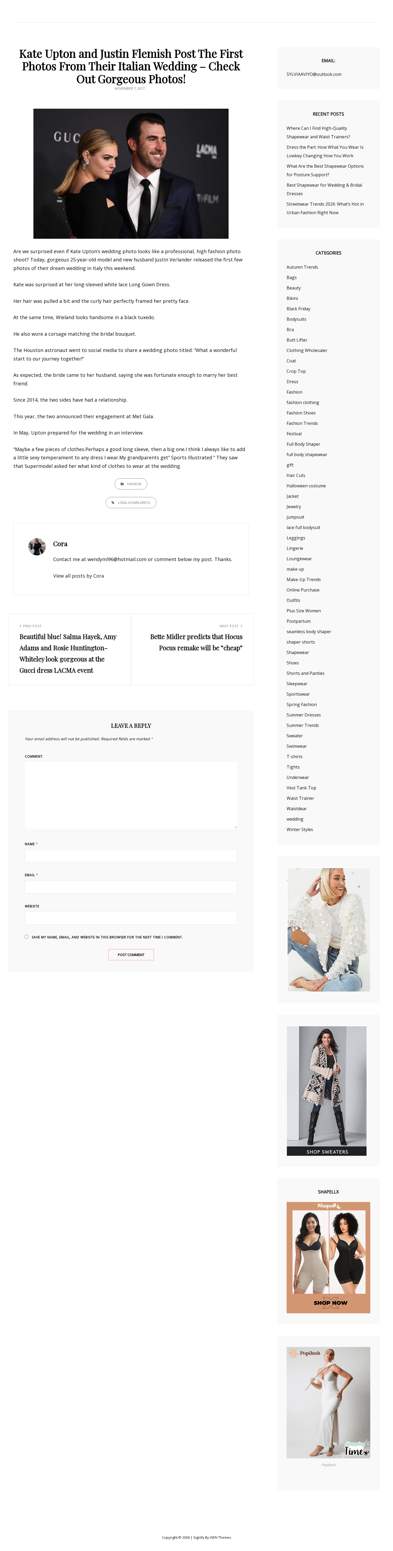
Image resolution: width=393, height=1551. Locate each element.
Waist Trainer (300, 798)
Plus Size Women (304, 611)
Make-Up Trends (304, 579)
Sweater (295, 736)
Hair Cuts (296, 475)
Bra (290, 329)
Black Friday (298, 309)
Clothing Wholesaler (307, 350)
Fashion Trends (302, 423)
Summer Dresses (304, 715)
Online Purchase (303, 590)
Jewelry (294, 507)
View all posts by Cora (78, 576)
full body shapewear (307, 454)
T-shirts (295, 756)
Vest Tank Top (301, 788)
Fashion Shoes (301, 413)
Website (32, 906)
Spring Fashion (302, 704)
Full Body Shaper (303, 444)
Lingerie (295, 548)
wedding (295, 819)
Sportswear (298, 694)
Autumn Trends (302, 267)
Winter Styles (300, 829)
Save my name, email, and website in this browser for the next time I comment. (107, 937)
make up (295, 569)
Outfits (293, 600)
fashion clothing (303, 402)
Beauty (294, 288)
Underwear (298, 777)
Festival (294, 434)
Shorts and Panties (306, 673)
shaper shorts (301, 642)
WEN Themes (220, 1537)
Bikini (292, 298)
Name (31, 844)
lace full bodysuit (303, 527)
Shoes (293, 663)
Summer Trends (303, 725)
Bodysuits (296, 319)
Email (31, 875)
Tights (293, 767)
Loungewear (299, 559)
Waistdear (297, 809)
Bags (292, 277)
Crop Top (296, 371)
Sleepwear (297, 684)
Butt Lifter (297, 340)
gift (290, 465)
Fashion (134, 483)
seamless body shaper (309, 631)
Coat (291, 361)
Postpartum (299, 621)
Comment (34, 756)
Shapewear (298, 652)
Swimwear (297, 746)
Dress (292, 382)
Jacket (293, 496)
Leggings (296, 538)
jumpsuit (295, 517)
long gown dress (134, 502)
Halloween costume (306, 486)
